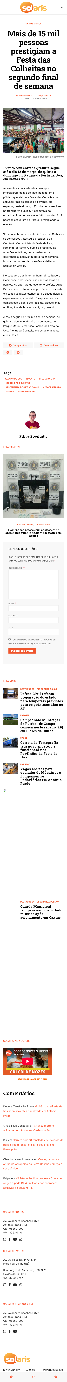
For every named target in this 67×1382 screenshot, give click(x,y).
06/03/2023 (45, 95)
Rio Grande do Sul (47, 689)
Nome (12, 603)
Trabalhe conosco (52, 1370)
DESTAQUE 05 (27, 689)
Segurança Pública (48, 902)
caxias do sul (14, 379)
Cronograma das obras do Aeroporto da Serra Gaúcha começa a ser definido (32, 1164)
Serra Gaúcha (27, 391)
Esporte (25, 715)
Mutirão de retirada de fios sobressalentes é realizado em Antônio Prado (32, 1111)
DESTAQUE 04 (43, 524)
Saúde (23, 738)
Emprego (25, 764)
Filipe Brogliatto (25, 95)
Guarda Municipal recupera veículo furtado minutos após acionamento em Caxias (41, 911)
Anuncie (30, 1370)
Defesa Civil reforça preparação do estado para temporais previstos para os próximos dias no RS (41, 701)
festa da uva (47, 379)
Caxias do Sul (33, 23)
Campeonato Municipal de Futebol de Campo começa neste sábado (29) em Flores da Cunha (41, 725)
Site (10, 627)
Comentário (15, 568)
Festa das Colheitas (18, 383)
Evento (31, 379)
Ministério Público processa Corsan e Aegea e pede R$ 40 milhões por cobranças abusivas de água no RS (32, 1183)
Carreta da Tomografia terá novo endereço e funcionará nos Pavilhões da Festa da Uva (39, 749)
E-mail (13, 615)
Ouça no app (12, 1370)
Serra (10, 391)
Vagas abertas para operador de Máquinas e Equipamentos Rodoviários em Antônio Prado (41, 776)
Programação (53, 387)
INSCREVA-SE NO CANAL (35, 1079)
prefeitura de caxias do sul (23, 387)
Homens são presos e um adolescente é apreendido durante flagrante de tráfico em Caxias (33, 532)
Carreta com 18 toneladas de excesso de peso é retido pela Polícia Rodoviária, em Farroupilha (33, 1144)
